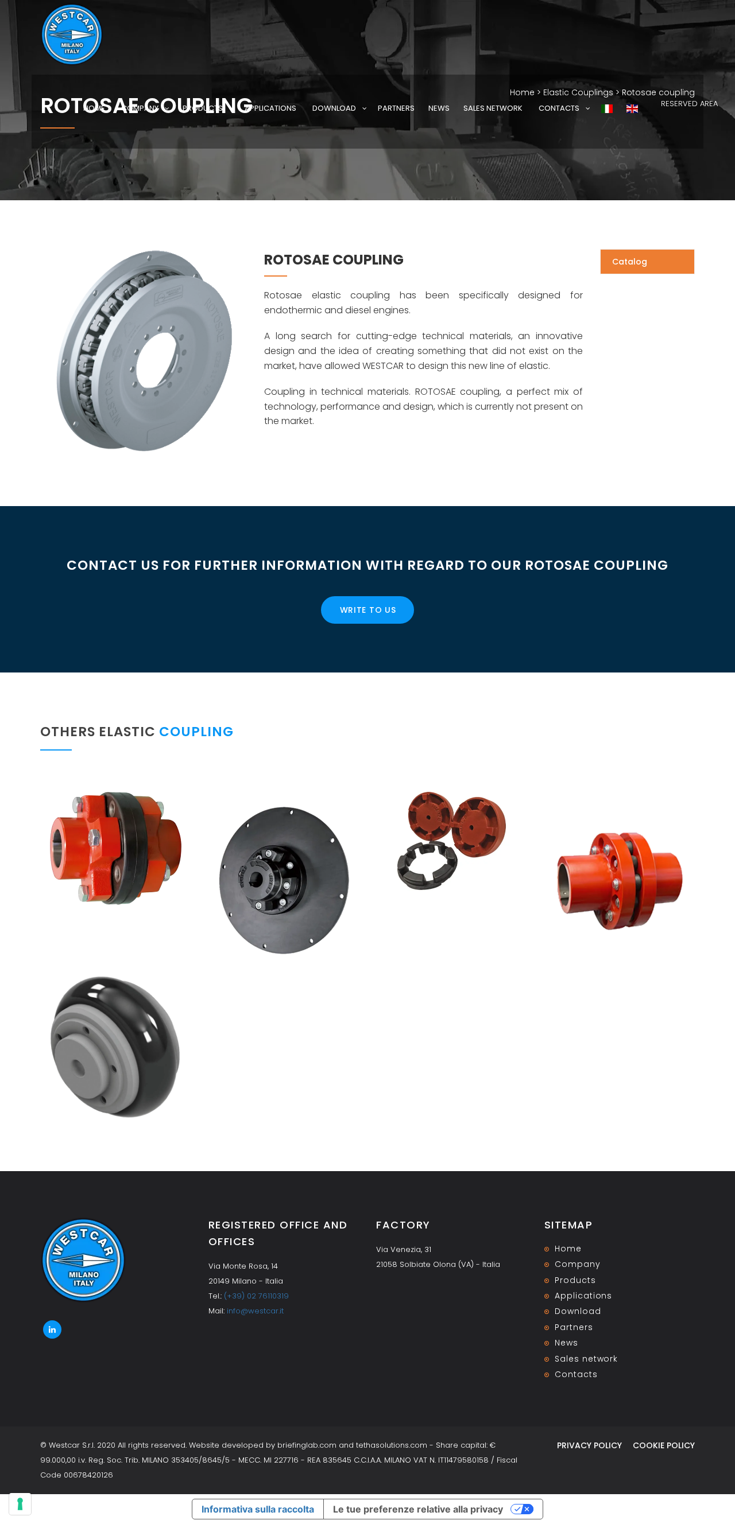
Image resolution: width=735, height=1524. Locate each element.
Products (203, 108)
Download (334, 108)
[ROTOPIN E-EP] (619, 881)
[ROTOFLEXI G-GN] (115, 848)
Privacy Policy (589, 1445)
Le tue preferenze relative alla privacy (418, 1509)
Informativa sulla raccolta (258, 1509)
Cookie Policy (664, 1445)
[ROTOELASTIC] (451, 841)
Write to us (368, 610)
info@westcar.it (255, 1310)
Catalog (629, 261)
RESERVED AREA (689, 103)
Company (139, 108)
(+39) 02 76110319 (256, 1295)
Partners (396, 108)
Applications (270, 108)
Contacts (559, 108)
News (439, 108)
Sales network (493, 108)
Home (94, 108)
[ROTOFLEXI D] (283, 881)
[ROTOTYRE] (115, 1046)
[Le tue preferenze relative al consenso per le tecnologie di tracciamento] (20, 1504)
